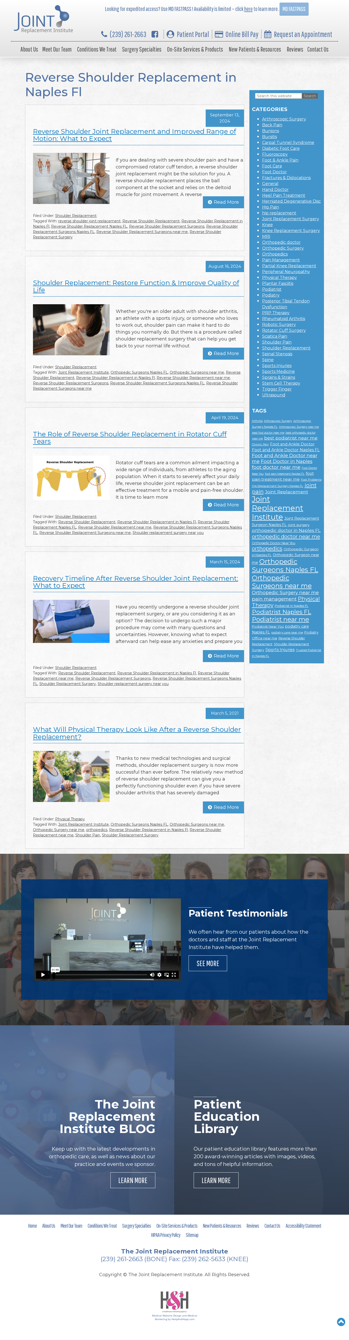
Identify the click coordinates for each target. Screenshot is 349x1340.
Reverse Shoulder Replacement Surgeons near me (142, 231)
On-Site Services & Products (195, 49)
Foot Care (272, 166)
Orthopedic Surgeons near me (197, 372)
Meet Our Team (57, 49)
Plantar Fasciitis (277, 283)
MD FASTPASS (294, 8)
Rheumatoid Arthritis (283, 318)
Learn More (132, 1180)
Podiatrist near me (280, 619)
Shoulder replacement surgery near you (168, 532)
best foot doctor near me (268, 432)
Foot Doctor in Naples (286, 461)
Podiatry (271, 295)
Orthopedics (275, 254)
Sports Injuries (277, 365)
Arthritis (257, 421)
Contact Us (318, 49)
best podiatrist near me (291, 438)
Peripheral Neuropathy (286, 271)
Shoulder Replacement (76, 215)
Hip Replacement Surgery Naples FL (277, 486)
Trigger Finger (277, 389)
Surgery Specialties (141, 49)
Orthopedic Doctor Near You (273, 543)
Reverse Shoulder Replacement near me (193, 377)
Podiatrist (272, 289)
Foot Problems (311, 479)
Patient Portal (193, 34)
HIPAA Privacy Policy (165, 1235)
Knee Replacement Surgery (291, 230)
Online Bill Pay (242, 34)
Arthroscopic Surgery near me (299, 427)
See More (207, 963)
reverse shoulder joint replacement (89, 221)
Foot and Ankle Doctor (292, 444)
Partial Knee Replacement (289, 265)
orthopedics (96, 829)
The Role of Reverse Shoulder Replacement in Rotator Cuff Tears (130, 438)
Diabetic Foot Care (281, 148)
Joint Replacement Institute (83, 372)
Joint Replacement (286, 491)
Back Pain (272, 125)
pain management (274, 599)
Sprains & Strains (278, 377)
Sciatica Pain (274, 336)
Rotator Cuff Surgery (284, 330)
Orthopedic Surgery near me (58, 829)
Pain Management (281, 260)
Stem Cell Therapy (281, 383)
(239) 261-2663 (128, 34)
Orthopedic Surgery (283, 248)
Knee (267, 224)
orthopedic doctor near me (286, 536)
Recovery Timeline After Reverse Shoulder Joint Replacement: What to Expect (135, 582)
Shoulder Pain (87, 835)
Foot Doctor (274, 171)
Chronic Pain (260, 444)
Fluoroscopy (275, 154)
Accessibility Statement (303, 1225)
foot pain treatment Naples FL (285, 474)
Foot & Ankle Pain (280, 160)
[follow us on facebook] (155, 34)
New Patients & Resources (255, 49)
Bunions (270, 130)
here (248, 8)
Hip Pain (270, 207)
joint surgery (298, 525)
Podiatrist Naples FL (281, 611)
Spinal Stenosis (277, 353)
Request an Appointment (303, 34)
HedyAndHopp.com (182, 1319)
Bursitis (269, 136)
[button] (341, 1322)
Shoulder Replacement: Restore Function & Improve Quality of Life (136, 286)
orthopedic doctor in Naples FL (286, 530)
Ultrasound (273, 395)
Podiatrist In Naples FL (291, 606)
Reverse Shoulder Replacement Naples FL (89, 226)
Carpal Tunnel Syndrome (288, 142)
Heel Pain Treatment (283, 195)
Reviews (295, 49)
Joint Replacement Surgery (290, 218)
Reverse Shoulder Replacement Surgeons (166, 226)
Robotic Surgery (279, 324)
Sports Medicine (278, 371)
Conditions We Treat (97, 49)
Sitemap (192, 1235)
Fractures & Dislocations (286, 177)
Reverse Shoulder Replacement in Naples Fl (115, 377)
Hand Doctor (275, 189)
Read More (226, 202)
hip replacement (279, 213)
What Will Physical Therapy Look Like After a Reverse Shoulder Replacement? (137, 733)
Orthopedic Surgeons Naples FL (139, 372)
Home (32, 1225)
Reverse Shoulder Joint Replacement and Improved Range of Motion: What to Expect (134, 135)
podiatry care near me (287, 632)
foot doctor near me (276, 467)
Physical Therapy (70, 819)
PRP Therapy (275, 312)
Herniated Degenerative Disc (291, 201)
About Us (29, 49)
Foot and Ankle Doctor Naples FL (286, 449)
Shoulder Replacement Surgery (67, 683)
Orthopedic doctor (281, 242)
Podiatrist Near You (268, 626)
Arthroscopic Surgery (284, 119)
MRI (266, 236)
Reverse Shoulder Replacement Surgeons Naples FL (157, 383)
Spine (268, 359)
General (270, 183)
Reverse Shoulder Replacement (151, 221)
